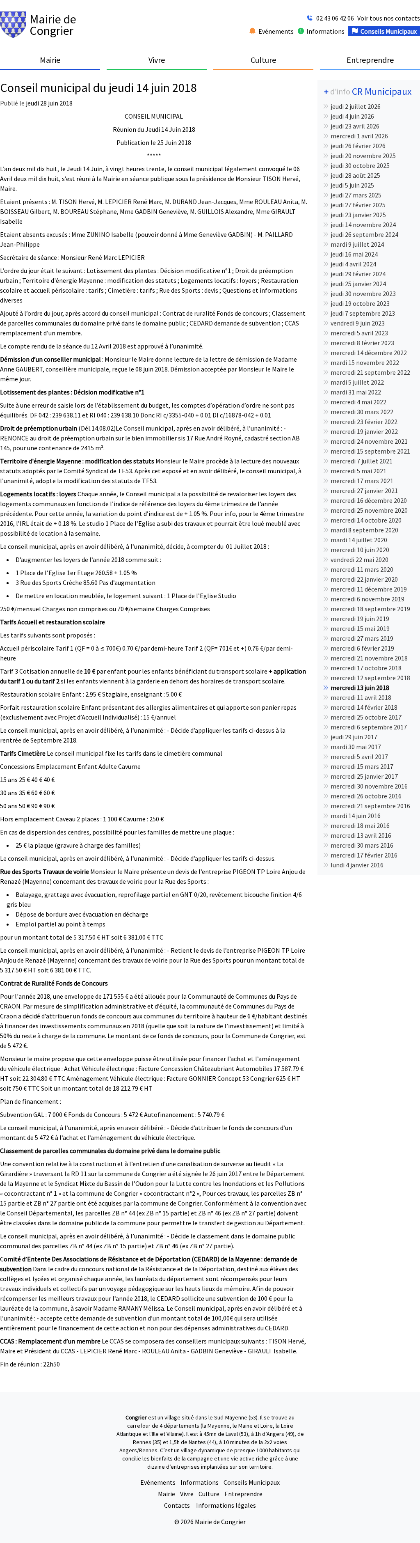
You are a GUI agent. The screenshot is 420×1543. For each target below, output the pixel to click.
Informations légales (226, 1505)
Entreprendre (243, 1494)
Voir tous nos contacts (388, 18)
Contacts (177, 1505)
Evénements (158, 1482)
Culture (209, 1494)
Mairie (166, 1494)
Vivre (187, 1494)
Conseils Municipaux (252, 1482)
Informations (199, 1482)
